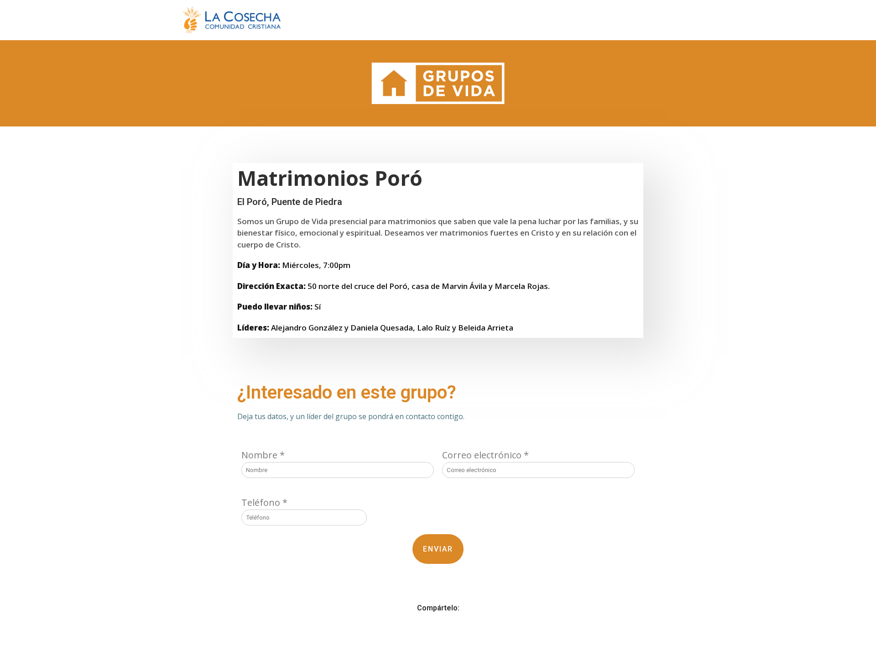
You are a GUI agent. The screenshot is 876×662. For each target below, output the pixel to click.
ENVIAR (438, 549)
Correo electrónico (485, 455)
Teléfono (264, 502)
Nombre (263, 455)
